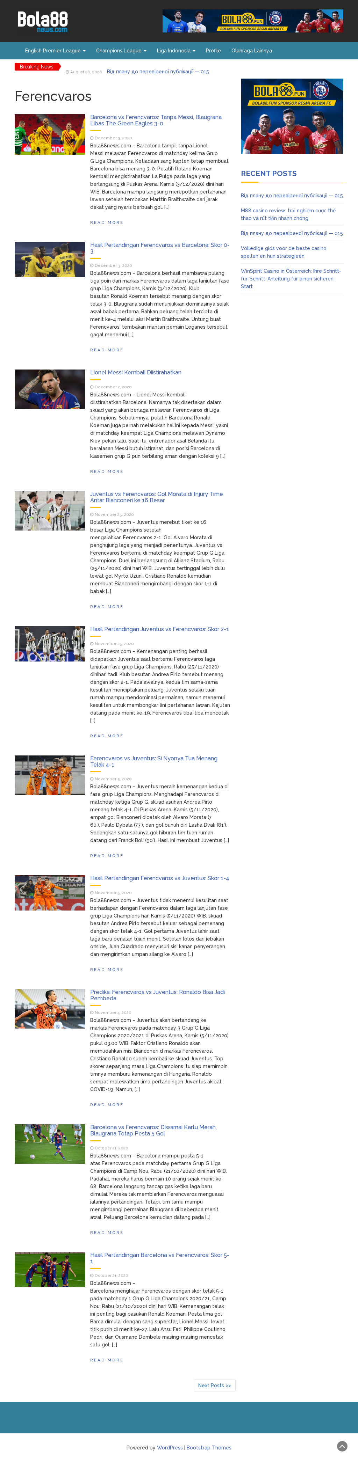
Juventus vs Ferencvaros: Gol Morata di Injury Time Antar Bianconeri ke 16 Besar (156, 497)
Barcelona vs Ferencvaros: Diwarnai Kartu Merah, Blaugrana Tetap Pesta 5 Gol (153, 1130)
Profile (213, 50)
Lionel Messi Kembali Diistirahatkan (135, 372)
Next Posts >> (214, 1385)
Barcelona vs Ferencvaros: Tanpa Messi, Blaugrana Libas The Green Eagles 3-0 (156, 120)
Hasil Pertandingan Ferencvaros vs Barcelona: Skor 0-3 (160, 248)
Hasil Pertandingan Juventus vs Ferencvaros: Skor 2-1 (159, 629)
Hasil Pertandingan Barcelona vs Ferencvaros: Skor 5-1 (159, 1258)
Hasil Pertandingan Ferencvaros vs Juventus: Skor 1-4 (159, 878)
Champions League (119, 50)
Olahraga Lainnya (251, 50)
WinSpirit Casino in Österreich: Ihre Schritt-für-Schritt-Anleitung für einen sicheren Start (291, 278)
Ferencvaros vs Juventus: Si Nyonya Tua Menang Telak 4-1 (153, 761)
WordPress (170, 1447)
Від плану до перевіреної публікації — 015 (158, 67)
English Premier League (53, 50)
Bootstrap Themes (209, 1447)
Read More (107, 222)
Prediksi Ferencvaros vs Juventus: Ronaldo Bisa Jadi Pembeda (157, 995)
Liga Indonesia (174, 50)
